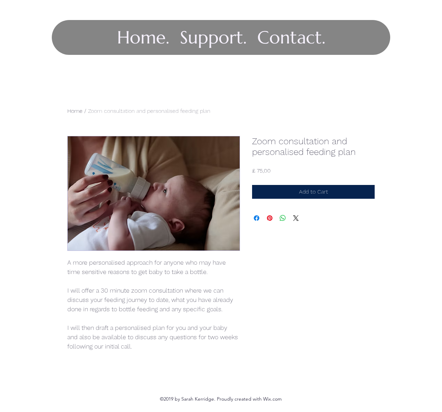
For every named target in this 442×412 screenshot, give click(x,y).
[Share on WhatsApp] (283, 218)
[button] (213, 37)
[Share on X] (296, 218)
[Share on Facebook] (256, 218)
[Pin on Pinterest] (270, 218)
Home (75, 111)
